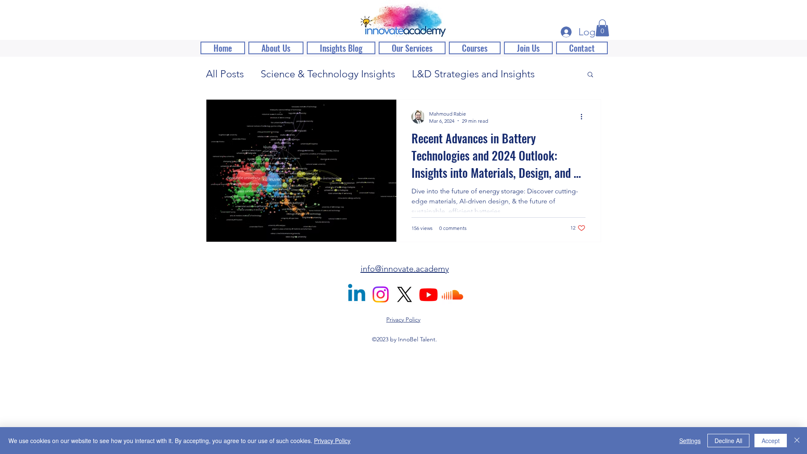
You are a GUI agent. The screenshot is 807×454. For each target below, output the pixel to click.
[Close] (797, 440)
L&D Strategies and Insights (473, 74)
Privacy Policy (332, 440)
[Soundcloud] (452, 294)
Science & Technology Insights (328, 74)
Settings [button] (690, 440)
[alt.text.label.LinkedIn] (356, 294)
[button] (602, 28)
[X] (404, 294)
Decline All (728, 440)
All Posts (225, 74)
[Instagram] (380, 294)
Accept (771, 440)
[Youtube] (428, 294)
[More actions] (584, 117)
